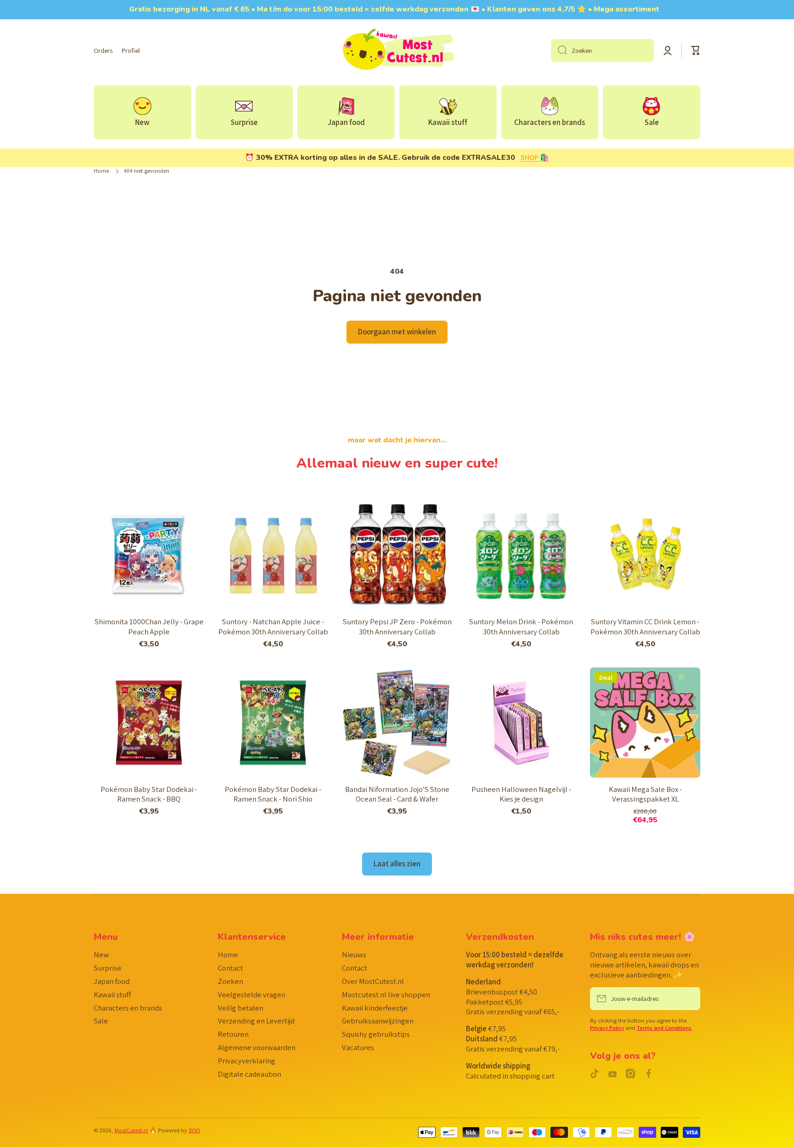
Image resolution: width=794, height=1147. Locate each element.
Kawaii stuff (112, 994)
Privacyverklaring (246, 1061)
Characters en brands (128, 1008)
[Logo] (397, 50)
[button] (695, 50)
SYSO (194, 1130)
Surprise (107, 968)
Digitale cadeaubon (249, 1074)
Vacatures (358, 1047)
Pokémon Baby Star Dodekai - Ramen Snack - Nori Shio (273, 794)
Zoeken (230, 981)
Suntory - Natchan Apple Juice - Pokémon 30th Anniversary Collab (273, 627)
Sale (101, 1021)
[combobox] (602, 50)
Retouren (233, 1034)
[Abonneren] (688, 998)
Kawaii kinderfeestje (375, 1008)
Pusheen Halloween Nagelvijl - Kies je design (521, 794)
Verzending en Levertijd (256, 1021)
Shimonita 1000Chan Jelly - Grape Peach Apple (149, 627)
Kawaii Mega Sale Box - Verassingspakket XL (645, 794)
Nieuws (354, 954)
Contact (230, 968)
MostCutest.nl (131, 1130)
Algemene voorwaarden (256, 1047)
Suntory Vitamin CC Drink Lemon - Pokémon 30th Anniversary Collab (645, 627)
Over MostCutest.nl (373, 981)
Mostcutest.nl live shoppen (386, 994)
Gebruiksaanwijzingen (378, 1021)
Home (101, 171)
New (101, 954)
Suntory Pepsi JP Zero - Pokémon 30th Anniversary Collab (397, 627)
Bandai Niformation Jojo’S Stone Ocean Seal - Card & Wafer (397, 794)
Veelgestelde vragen (251, 994)
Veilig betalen (240, 1008)
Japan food (112, 981)
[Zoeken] (559, 50)
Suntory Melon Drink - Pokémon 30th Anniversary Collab (521, 627)
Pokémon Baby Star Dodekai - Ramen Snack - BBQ (149, 794)
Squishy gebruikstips (376, 1034)
